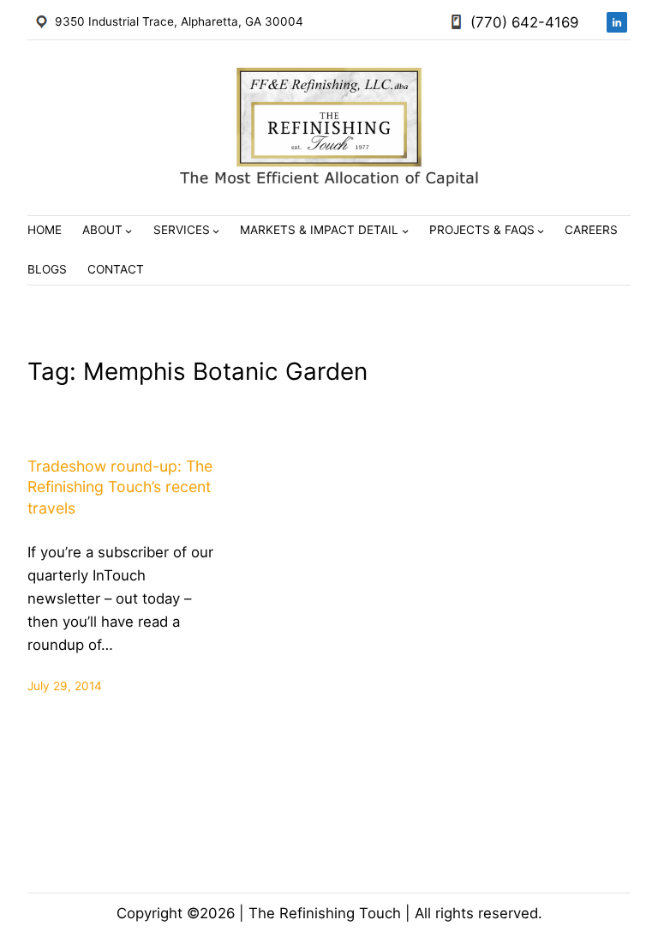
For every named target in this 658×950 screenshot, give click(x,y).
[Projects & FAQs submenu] (540, 230)
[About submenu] (128, 230)
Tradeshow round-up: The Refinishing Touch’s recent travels (119, 487)
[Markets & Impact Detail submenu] (405, 230)
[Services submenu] (215, 230)
